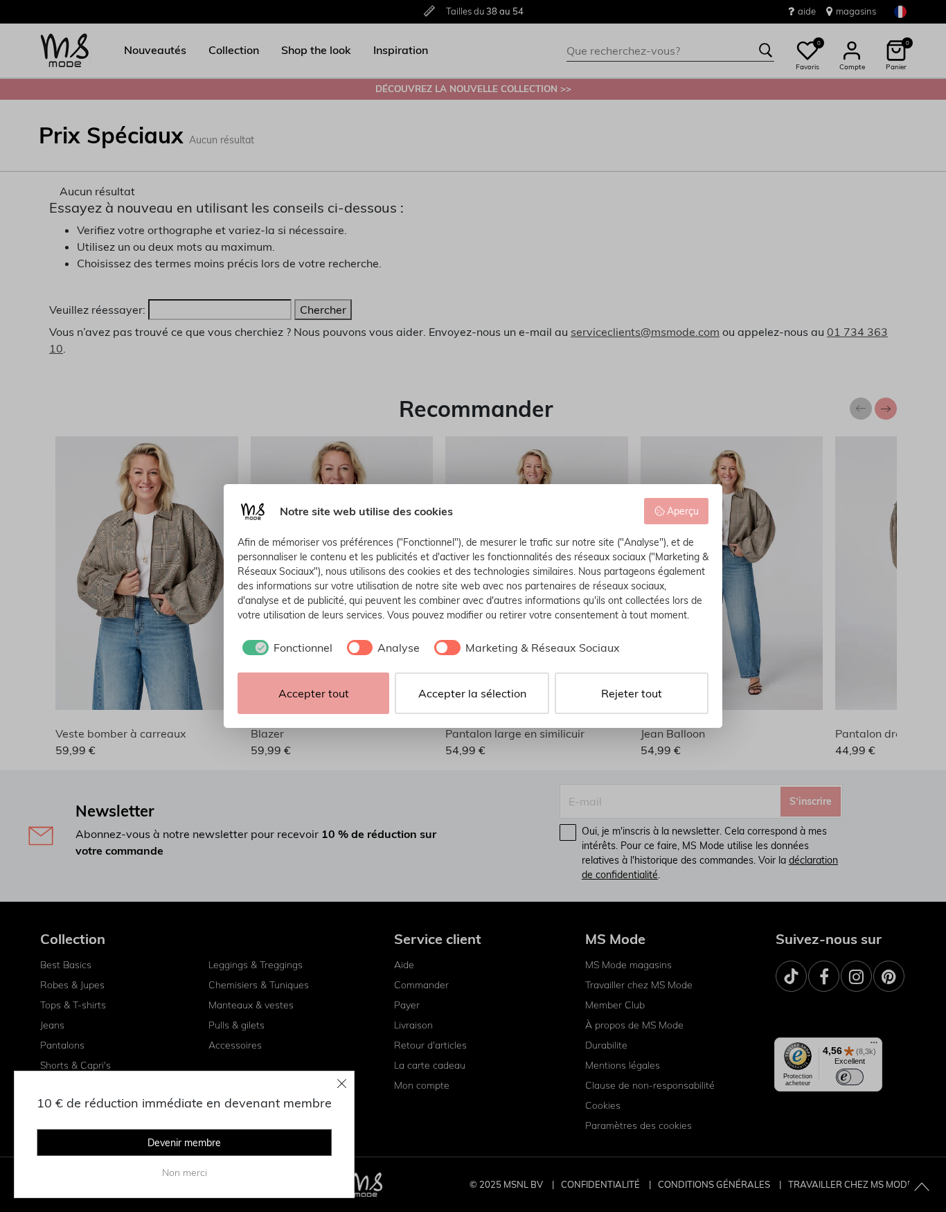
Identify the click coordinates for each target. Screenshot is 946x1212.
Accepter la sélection (472, 693)
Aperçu (683, 511)
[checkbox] (285, 647)
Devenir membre (184, 1143)
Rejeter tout (631, 693)
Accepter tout (313, 693)
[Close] (342, 1083)
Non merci (184, 1172)
